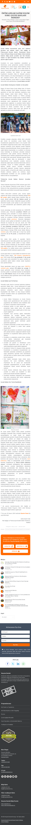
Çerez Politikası (5, 821)
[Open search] (24, 1)
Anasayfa (4, 19)
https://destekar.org (6, 803)
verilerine (3, 232)
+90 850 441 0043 (5, 762)
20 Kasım (7, 529)
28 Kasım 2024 (22, 526)
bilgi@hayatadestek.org (6, 788)
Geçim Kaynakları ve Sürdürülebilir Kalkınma (11, 721)
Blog (9, 19)
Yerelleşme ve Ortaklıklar (7, 724)
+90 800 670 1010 (5, 787)
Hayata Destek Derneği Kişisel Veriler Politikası (12, 820)
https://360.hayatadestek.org (8, 805)
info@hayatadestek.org (6, 772)
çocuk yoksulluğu (26, 529)
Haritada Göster (5, 757)
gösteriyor (14, 219)
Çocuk (17, 19)
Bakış (13, 526)
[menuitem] (28, 1)
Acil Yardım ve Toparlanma (7, 707)
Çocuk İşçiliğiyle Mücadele (7, 717)
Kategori (13, 19)
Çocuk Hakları (13, 529)
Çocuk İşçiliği (19, 529)
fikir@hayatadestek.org (6, 797)
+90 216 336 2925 (5, 767)
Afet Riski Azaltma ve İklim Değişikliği (10, 710)
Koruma (3, 714)
